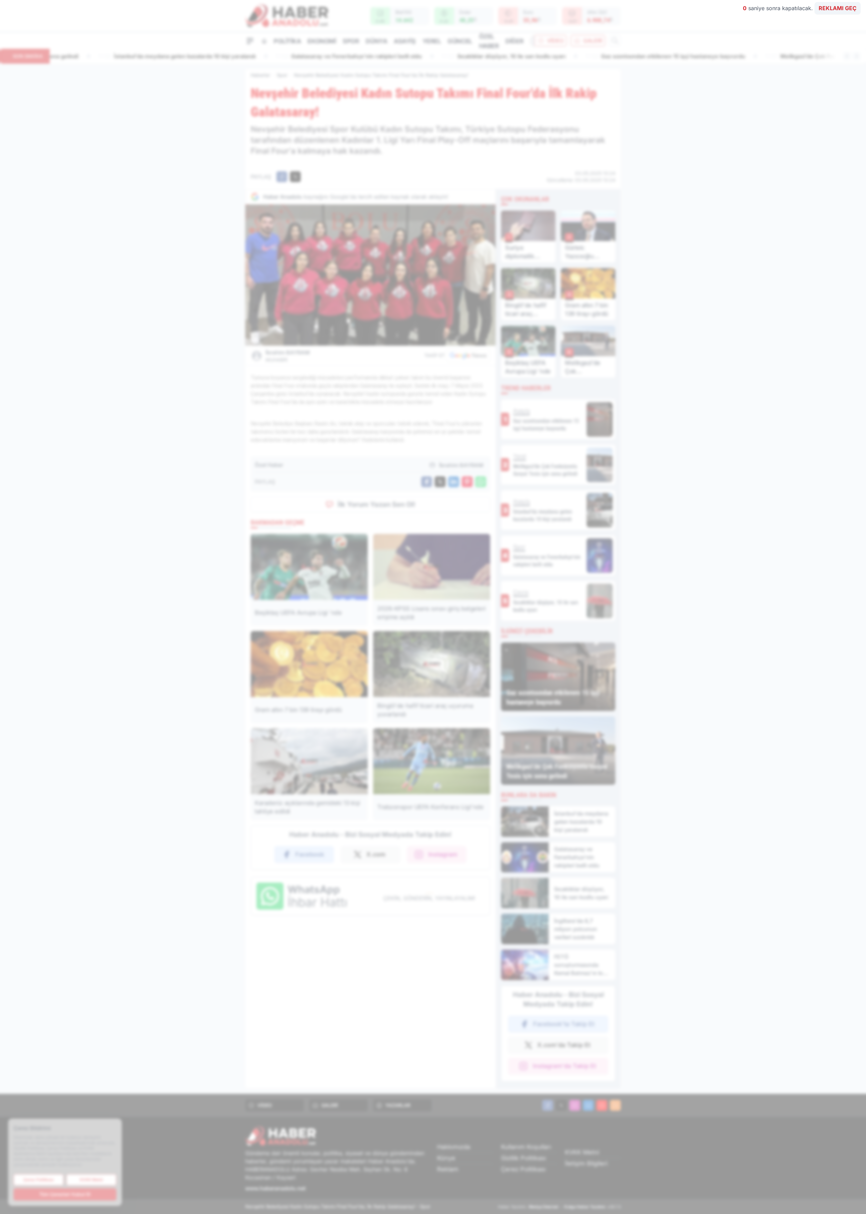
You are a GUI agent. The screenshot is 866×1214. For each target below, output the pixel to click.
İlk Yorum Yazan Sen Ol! (376, 504)
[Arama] (615, 40)
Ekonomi (321, 41)
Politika (287, 41)
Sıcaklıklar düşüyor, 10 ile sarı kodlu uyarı (460, 56)
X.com (375, 854)
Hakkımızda (453, 1146)
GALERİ (592, 40)
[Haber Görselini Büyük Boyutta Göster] (370, 275)
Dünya (376, 41)
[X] (561, 1105)
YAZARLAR (397, 1105)
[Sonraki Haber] (856, 56)
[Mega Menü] (250, 41)
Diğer (514, 41)
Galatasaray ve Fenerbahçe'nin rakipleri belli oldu (305, 56)
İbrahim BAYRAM (288, 356)
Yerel (432, 41)
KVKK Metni (582, 1152)
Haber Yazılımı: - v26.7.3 (559, 1206)
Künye (446, 1158)
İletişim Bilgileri (586, 1163)
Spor (351, 41)
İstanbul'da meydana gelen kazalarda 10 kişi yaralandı (134, 56)
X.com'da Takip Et (563, 1044)
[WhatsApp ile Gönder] (480, 481)
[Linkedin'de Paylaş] (453, 481)
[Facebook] (547, 1105)
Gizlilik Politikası (523, 1158)
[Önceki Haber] (847, 56)
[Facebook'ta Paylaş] (281, 176)
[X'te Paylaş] (295, 176)
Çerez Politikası (523, 1169)
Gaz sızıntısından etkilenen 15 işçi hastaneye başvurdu (622, 56)
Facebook (309, 854)
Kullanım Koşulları (526, 1146)
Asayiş (404, 41)
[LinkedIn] (588, 1105)
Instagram (442, 854)
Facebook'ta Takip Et (563, 1023)
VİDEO (555, 40)
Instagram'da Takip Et (564, 1065)
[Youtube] (601, 1105)
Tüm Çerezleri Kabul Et (65, 1194)
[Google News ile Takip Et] (468, 355)
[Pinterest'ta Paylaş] (467, 481)
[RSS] (615, 1105)
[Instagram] (574, 1105)
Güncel (460, 41)
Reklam (447, 1169)
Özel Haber (489, 41)
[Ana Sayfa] (264, 41)
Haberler (260, 75)
